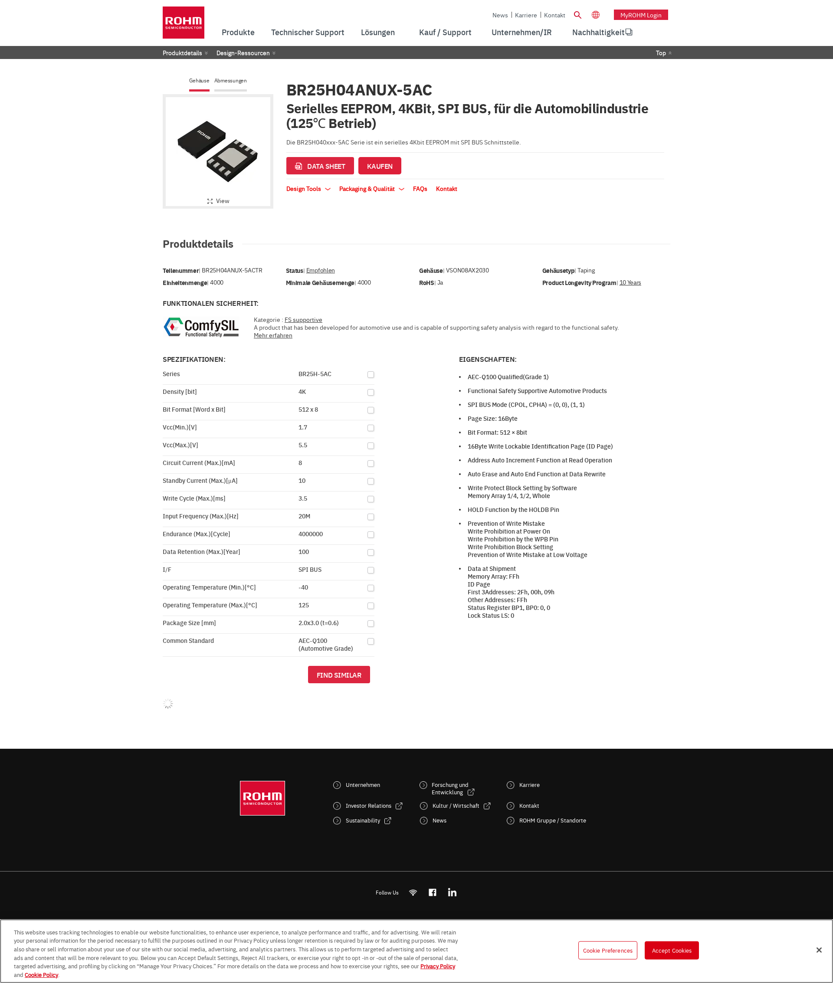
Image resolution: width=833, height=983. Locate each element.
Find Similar (339, 674)
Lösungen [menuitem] (378, 31)
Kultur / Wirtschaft (456, 805)
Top (661, 52)
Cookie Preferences (608, 950)
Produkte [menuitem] (238, 31)
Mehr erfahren (273, 335)
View (223, 200)
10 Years (630, 282)
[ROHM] (183, 25)
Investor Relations (368, 805)
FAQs (420, 188)
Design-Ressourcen (243, 52)
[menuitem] (598, 32)
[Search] (577, 14)
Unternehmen (363, 784)
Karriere (526, 15)
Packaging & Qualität (367, 188)
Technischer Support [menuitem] (307, 31)
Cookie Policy (41, 974)
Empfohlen (320, 270)
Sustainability (363, 820)
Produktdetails (182, 52)
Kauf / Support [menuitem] (445, 31)
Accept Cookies (672, 950)
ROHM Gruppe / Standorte (552, 820)
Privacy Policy (437, 966)
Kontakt (554, 15)
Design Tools (304, 188)
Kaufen (380, 165)
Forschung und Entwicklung (450, 788)
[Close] (819, 950)
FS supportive (303, 319)
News (500, 15)
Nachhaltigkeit (598, 31)
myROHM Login (641, 14)
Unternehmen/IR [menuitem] (522, 31)
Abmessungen (230, 80)
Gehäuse (199, 80)
